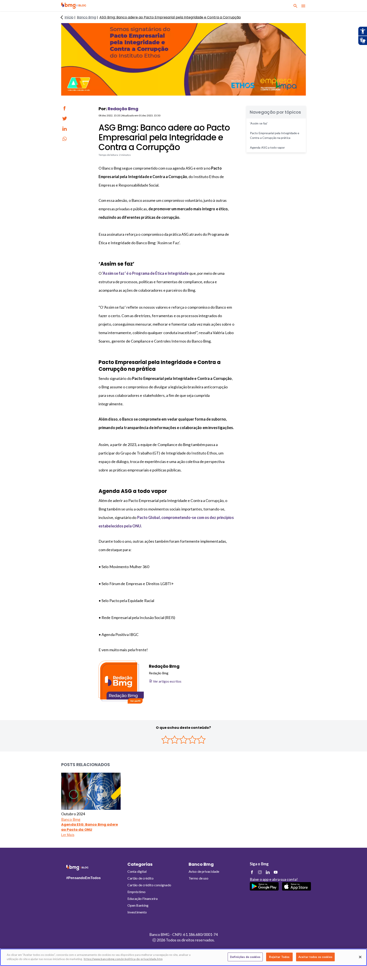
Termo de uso (198, 878)
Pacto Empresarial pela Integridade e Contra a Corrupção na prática (274, 135)
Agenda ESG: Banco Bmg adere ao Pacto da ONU (89, 827)
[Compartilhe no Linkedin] (64, 128)
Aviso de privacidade (204, 871)
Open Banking (137, 905)
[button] (73, 6)
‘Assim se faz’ (259, 123)
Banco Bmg (70, 819)
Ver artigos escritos (166, 681)
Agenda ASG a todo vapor (267, 147)
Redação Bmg (123, 109)
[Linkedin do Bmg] (267, 872)
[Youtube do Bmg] (275, 872)
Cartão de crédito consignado (149, 885)
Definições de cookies (245, 957)
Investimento (137, 912)
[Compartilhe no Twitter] (64, 118)
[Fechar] (360, 957)
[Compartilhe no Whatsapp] (64, 138)
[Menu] (303, 5)
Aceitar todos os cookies (315, 957)
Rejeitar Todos (279, 957)
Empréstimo (136, 892)
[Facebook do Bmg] (252, 872)
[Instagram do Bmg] (260, 872)
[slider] (183, 739)
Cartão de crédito (140, 878)
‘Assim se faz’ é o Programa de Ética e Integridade (145, 273)
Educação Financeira (142, 898)
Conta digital (137, 871)
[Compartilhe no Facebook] (64, 108)
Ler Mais (67, 835)
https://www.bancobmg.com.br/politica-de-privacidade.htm (123, 958)
